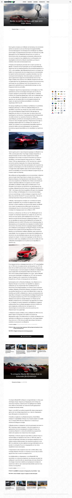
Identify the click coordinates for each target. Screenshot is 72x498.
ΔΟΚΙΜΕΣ (35, 1)
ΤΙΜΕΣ (48, 1)
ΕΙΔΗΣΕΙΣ (30, 1)
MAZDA (26, 324)
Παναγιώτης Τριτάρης (16, 382)
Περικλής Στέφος (15, 29)
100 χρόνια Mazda (20, 324)
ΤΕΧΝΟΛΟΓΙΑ (42, 1)
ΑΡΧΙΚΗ (24, 1)
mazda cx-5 (30, 324)
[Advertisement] (59, 54)
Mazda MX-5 (34, 324)
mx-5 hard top (22, 468)
